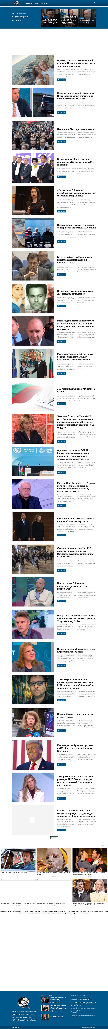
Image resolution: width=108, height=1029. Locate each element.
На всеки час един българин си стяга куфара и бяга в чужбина (76, 650)
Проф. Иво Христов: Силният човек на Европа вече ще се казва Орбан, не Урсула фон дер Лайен (76, 618)
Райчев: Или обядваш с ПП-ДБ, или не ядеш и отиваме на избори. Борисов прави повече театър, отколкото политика (76, 487)
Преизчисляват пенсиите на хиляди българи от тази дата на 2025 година (76, 226)
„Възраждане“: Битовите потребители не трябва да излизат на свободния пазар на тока (76, 192)
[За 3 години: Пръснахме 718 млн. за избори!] (33, 396)
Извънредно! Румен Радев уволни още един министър (57, 1017)
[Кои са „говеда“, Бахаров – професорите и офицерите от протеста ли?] (33, 592)
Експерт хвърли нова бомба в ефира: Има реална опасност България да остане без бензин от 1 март (76, 95)
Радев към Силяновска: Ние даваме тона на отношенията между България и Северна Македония (75, 356)
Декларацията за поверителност (88, 1027)
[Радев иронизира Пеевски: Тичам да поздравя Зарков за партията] (33, 526)
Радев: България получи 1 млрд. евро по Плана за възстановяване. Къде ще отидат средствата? (58, 1000)
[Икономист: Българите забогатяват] (33, 135)
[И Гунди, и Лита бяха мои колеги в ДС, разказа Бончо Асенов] (33, 298)
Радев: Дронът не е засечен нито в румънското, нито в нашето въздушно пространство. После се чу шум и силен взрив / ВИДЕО (58, 1008)
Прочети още (61, 80)
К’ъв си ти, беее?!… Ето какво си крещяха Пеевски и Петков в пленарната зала (74, 259)
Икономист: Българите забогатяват (76, 129)
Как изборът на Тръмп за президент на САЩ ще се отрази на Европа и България (75, 748)
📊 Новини (44, 3)
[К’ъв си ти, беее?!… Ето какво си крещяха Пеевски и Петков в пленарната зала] (33, 266)
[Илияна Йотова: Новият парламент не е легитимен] (33, 722)
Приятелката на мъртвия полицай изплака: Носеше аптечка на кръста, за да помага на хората (76, 63)
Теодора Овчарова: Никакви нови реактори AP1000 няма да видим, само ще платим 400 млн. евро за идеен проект (75, 780)
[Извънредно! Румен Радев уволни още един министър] (87, 18)
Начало (13, 13)
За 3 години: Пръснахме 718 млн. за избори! (76, 390)
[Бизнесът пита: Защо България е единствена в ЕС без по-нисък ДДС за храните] (33, 168)
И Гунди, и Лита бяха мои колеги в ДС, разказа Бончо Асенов (75, 292)
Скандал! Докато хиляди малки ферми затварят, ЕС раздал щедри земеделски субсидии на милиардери (76, 813)
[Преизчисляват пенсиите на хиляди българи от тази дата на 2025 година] (33, 233)
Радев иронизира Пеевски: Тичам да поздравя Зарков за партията (76, 520)
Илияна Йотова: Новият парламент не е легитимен (76, 715)
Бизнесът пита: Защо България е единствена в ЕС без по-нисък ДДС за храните (75, 161)
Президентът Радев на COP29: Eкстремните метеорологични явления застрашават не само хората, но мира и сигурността (73, 454)
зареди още (53, 837)
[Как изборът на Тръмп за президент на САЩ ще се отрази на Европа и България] (33, 755)
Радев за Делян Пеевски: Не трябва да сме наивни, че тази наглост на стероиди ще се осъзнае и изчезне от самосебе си (75, 325)
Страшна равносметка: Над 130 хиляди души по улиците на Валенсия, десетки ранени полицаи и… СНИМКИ (75, 552)
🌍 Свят (37, 3)
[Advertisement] (54, 40)
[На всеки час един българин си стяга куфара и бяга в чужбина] (33, 657)
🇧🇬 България (28, 3)
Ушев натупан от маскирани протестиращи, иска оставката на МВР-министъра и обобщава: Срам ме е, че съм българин (76, 683)
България (45, 16)
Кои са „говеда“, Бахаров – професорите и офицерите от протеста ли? (72, 585)
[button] (94, 3)
